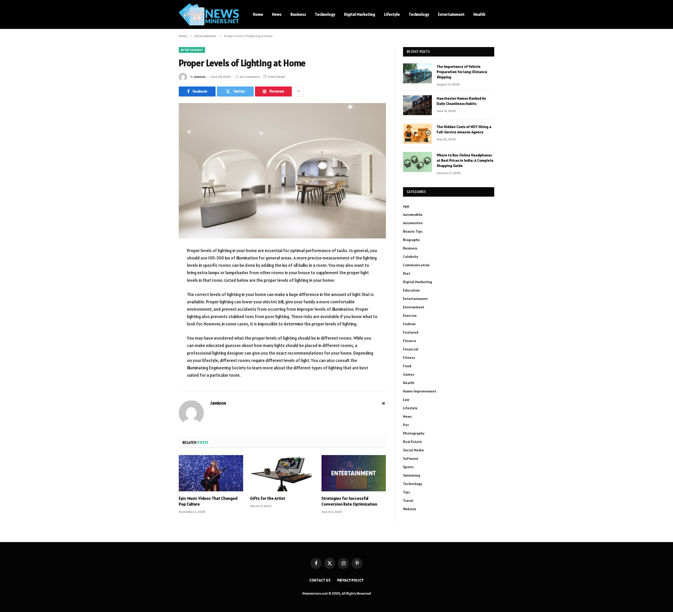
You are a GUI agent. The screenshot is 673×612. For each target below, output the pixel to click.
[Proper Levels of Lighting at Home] (282, 170)
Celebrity (410, 256)
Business (298, 14)
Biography (411, 239)
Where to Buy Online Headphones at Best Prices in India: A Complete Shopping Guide (465, 160)
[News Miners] (209, 14)
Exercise (410, 315)
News (277, 14)
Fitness (409, 357)
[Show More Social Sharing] (298, 91)
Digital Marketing (359, 14)
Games (408, 374)
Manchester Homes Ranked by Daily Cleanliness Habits (461, 101)
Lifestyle (392, 14)
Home (258, 14)
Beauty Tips (412, 231)
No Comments (250, 77)
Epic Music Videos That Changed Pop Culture (208, 501)
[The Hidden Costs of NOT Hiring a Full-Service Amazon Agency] (417, 134)
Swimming (411, 475)
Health (479, 14)
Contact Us (320, 580)
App (406, 206)
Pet (406, 424)
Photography (414, 433)
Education (411, 290)
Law (406, 399)
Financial (410, 349)
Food (407, 366)
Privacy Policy (350, 580)
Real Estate (412, 441)
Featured (410, 332)
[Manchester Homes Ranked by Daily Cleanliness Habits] (417, 105)
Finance (409, 340)
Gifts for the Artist (267, 498)
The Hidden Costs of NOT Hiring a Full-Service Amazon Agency (464, 129)
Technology (325, 14)
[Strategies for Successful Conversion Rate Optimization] (354, 473)
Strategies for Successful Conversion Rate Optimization (349, 501)
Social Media (413, 450)
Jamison (200, 77)
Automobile (412, 214)
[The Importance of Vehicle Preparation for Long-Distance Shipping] (417, 73)
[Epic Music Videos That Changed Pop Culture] (211, 473)
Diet (406, 273)
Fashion (409, 324)
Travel (408, 500)
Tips (406, 492)
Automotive (413, 223)
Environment (413, 307)
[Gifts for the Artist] (282, 473)
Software (410, 458)
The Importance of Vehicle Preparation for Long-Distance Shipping (462, 71)
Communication (416, 265)
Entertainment (451, 14)
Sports (408, 467)
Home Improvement (419, 391)
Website (409, 509)
